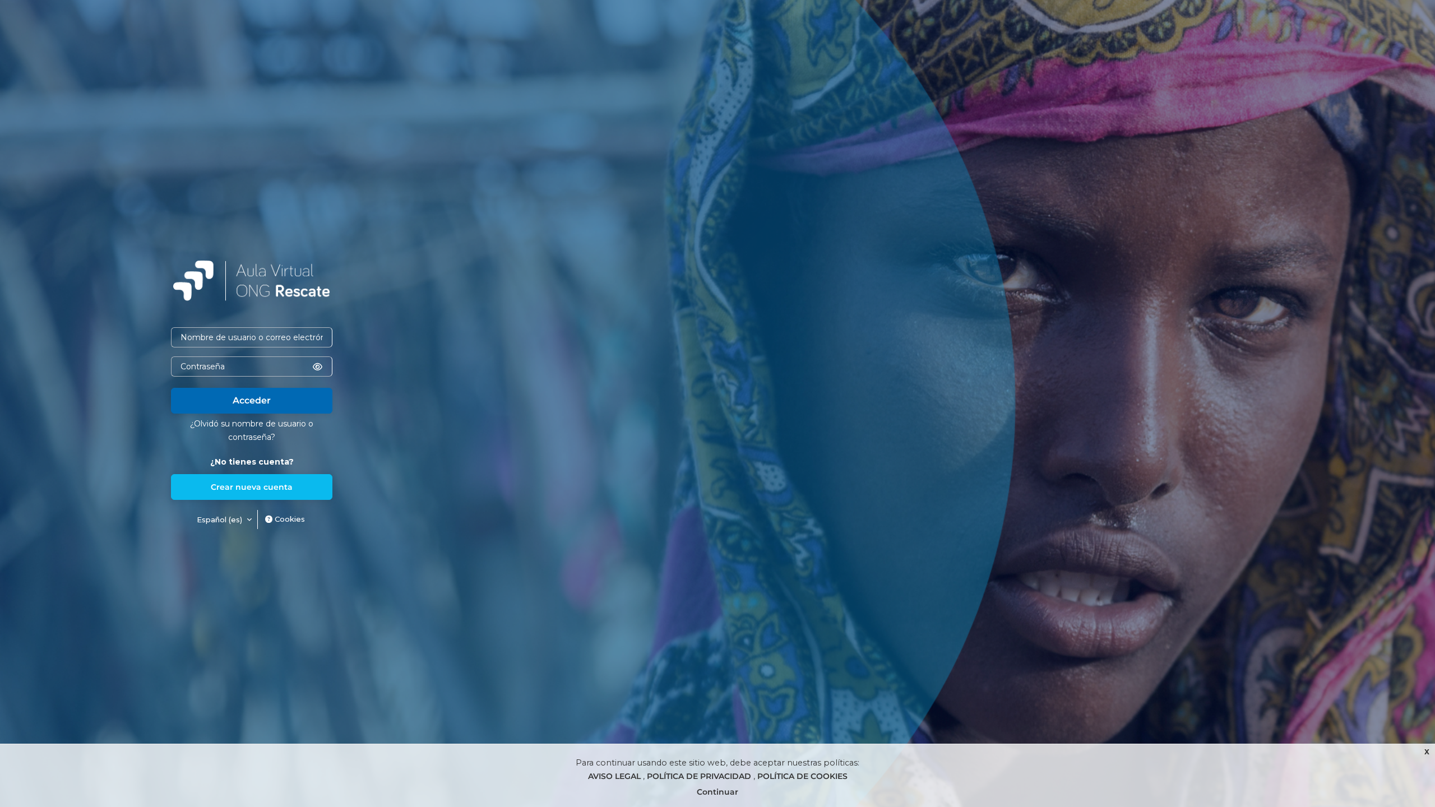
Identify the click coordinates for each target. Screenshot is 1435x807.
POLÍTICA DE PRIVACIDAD (700, 776)
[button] (317, 366)
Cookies (288, 518)
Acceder (252, 400)
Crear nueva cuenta (252, 487)
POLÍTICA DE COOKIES (802, 776)
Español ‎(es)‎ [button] (220, 519)
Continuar (717, 792)
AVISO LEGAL (615, 776)
